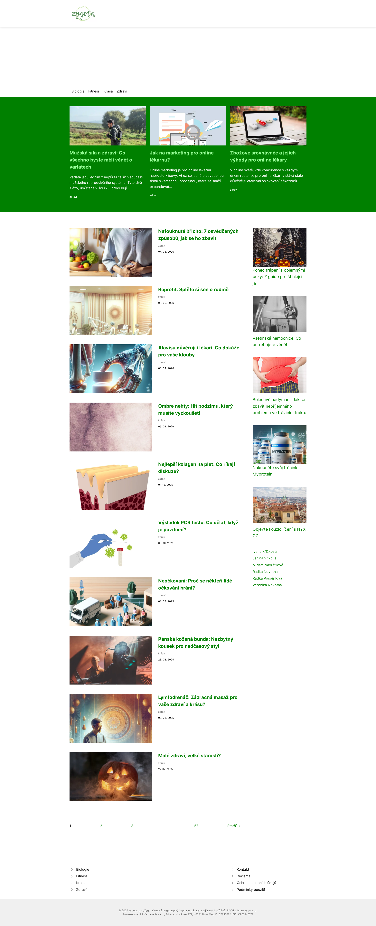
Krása (108, 91)
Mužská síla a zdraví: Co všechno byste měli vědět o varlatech (101, 160)
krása (161, 420)
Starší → (234, 826)
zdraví (73, 196)
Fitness (94, 91)
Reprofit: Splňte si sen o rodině (193, 289)
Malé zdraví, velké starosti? (189, 755)
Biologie (77, 91)
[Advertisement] (188, 56)
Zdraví (122, 91)
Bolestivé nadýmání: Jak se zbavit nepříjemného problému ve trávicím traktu (279, 406)
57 (196, 826)
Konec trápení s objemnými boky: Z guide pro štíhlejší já (279, 277)
